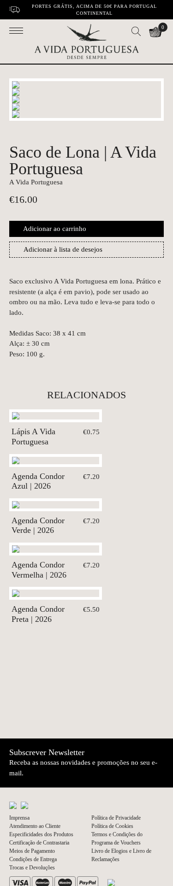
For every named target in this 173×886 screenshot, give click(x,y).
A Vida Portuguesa (36, 182)
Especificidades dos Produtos (41, 834)
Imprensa (19, 818)
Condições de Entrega (33, 859)
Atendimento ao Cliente (34, 826)
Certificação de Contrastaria (39, 842)
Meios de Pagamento (32, 851)
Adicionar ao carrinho (54, 228)
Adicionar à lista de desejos (63, 249)
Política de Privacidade (116, 818)
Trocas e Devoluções (32, 867)
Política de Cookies (112, 826)
